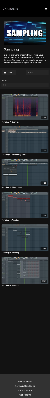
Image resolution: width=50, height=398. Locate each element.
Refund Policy (25, 390)
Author (5, 80)
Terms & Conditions (25, 385)
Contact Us (25, 394)
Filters (10, 72)
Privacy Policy (25, 381)
